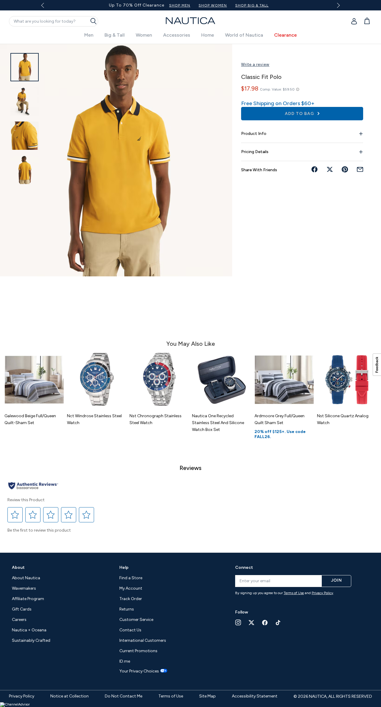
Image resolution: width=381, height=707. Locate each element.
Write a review (255, 64)
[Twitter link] (251, 622)
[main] (190, 295)
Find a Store (130, 577)
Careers (19, 619)
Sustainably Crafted (31, 640)
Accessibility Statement (254, 696)
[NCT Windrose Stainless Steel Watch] (96, 379)
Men (88, 35)
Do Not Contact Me (123, 696)
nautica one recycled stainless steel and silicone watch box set (218, 422)
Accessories (176, 35)
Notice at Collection (69, 696)
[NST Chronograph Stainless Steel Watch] (159, 379)
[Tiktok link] (278, 622)
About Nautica (26, 577)
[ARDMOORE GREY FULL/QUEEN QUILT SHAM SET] (284, 379)
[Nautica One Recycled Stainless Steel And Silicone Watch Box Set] (221, 379)
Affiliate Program (28, 598)
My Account (130, 588)
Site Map (207, 696)
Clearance (285, 35)
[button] (15, 515)
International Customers (142, 640)
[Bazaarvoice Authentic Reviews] (33, 486)
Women (144, 35)
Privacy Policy (322, 593)
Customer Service (136, 619)
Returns (126, 609)
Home (207, 35)
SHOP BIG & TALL (251, 5)
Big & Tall (114, 35)
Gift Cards (22, 609)
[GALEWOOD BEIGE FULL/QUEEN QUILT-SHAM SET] (34, 379)
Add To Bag (300, 113)
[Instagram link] (238, 622)
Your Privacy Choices (139, 671)
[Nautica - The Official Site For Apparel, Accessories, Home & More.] (190, 20)
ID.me (124, 661)
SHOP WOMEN (213, 5)
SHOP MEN (179, 5)
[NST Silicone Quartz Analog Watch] (346, 379)
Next (337, 5)
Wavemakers (24, 588)
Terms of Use (294, 593)
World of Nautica (244, 35)
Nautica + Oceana (29, 630)
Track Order (130, 598)
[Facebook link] (265, 622)
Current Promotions (138, 650)
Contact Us (130, 630)
